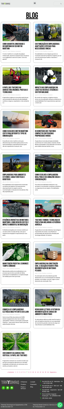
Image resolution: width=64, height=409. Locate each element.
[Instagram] (3, 388)
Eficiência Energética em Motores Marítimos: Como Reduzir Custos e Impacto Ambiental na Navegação (16, 222)
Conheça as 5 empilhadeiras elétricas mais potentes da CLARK (16, 310)
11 (35, 372)
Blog (31, 387)
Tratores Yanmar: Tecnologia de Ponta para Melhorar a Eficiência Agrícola (47, 222)
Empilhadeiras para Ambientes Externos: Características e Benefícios (14, 177)
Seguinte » (53, 372)
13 (40, 372)
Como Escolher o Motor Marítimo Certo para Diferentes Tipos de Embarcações (15, 133)
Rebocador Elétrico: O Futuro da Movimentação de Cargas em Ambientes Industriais (47, 312)
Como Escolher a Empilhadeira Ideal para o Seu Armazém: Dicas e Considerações (47, 177)
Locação (32, 382)
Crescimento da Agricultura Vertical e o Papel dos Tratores (15, 354)
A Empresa (24, 382)
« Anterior (10, 372)
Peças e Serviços (23, 387)
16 (48, 372)
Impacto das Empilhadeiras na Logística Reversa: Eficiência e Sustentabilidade (46, 90)
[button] (34, 3)
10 (33, 372)
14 (43, 372)
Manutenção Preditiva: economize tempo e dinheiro (15, 264)
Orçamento (33, 384)
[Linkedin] (7, 388)
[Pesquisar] (61, 4)
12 (38, 372)
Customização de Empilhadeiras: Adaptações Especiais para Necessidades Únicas (47, 46)
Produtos (23, 384)
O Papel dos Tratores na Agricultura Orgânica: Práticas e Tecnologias (15, 90)
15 (45, 372)
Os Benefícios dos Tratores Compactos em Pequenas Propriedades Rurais (45, 133)
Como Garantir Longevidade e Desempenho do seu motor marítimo (14, 46)
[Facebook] (12, 388)
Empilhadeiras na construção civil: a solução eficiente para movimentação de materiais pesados (46, 267)
